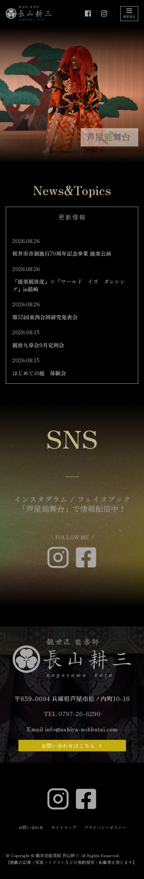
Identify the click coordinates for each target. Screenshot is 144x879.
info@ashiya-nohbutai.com (81, 728)
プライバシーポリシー (105, 827)
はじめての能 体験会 (39, 373)
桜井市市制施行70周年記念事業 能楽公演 (61, 253)
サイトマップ (63, 827)
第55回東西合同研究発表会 (45, 317)
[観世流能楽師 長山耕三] (29, 13)
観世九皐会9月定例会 (38, 345)
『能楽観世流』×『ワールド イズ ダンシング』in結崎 (68, 285)
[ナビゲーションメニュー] (129, 13)
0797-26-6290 (79, 713)
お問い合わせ (30, 827)
